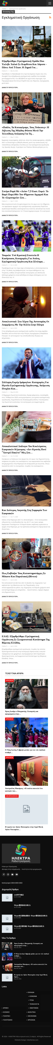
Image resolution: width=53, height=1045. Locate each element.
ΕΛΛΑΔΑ (31, 992)
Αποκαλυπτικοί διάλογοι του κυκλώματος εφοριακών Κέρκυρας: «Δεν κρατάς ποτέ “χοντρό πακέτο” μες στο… (24, 449)
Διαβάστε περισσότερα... (10, 87)
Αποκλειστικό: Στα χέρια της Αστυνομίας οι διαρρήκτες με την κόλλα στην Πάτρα (25, 323)
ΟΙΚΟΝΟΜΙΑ (32, 1016)
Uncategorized (12, 796)
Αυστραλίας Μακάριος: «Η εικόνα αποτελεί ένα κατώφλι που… (30, 965)
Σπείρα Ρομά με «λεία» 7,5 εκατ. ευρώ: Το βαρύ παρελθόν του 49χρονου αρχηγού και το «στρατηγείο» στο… (25, 194)
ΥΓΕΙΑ (32, 1000)
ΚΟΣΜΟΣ (6, 1012)
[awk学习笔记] (7, 898)
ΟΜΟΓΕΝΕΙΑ (34, 1008)
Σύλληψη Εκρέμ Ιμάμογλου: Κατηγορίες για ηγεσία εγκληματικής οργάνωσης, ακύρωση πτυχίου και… (26, 385)
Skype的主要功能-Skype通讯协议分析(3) (29, 926)
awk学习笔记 (19, 895)
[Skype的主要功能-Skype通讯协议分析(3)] (7, 929)
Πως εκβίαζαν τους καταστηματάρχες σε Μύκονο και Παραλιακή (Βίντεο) (24, 574)
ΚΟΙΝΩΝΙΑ (33, 996)
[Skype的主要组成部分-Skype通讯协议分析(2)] (7, 918)
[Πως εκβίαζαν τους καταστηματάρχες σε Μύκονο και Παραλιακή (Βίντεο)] (26, 554)
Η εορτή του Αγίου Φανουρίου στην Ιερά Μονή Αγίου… (30, 976)
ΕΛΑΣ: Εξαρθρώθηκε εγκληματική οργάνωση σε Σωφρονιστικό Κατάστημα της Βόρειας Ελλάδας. (26, 639)
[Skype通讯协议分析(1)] (7, 908)
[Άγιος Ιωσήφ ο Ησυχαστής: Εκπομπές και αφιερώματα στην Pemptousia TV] (26, 694)
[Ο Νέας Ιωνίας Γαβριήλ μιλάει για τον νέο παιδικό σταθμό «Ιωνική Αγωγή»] (26, 732)
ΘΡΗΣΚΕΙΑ (9, 680)
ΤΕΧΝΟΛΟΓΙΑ (34, 1004)
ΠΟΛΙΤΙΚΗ (6, 1016)
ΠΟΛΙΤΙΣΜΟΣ (7, 1020)
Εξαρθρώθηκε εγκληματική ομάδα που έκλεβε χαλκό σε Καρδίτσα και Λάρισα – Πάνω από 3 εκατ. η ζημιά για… (24, 64)
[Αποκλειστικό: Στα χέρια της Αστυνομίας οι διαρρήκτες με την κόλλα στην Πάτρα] (26, 302)
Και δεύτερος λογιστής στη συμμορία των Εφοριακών (24, 511)
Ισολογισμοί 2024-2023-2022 (12, 883)
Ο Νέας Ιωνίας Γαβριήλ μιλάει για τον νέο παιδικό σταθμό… (31, 955)
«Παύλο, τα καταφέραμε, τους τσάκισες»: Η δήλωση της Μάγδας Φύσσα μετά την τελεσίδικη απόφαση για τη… (25, 130)
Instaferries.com (32, 1040)
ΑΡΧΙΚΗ (6, 1008)
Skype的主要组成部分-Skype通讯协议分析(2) (30, 916)
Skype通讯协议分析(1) (22, 905)
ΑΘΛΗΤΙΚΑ (31, 1012)
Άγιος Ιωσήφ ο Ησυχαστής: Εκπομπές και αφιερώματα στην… (28, 944)
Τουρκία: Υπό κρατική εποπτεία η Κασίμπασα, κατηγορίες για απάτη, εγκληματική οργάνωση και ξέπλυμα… (23, 258)
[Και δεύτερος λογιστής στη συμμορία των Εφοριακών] (26, 490)
